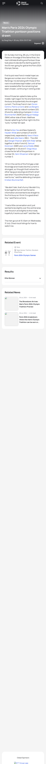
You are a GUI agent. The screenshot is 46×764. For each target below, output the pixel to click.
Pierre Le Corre (18, 106)
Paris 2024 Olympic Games (25, 255)
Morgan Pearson (15, 140)
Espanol (37, 43)
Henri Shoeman (21, 154)
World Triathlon (23, 3)
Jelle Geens (19, 138)
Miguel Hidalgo (32, 114)
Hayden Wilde (11, 132)
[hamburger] (3, 3)
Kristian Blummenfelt (14, 180)
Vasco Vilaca (32, 135)
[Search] (42, 3)
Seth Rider (31, 140)
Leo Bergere (33, 106)
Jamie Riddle (28, 146)
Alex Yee (15, 130)
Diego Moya (32, 148)
